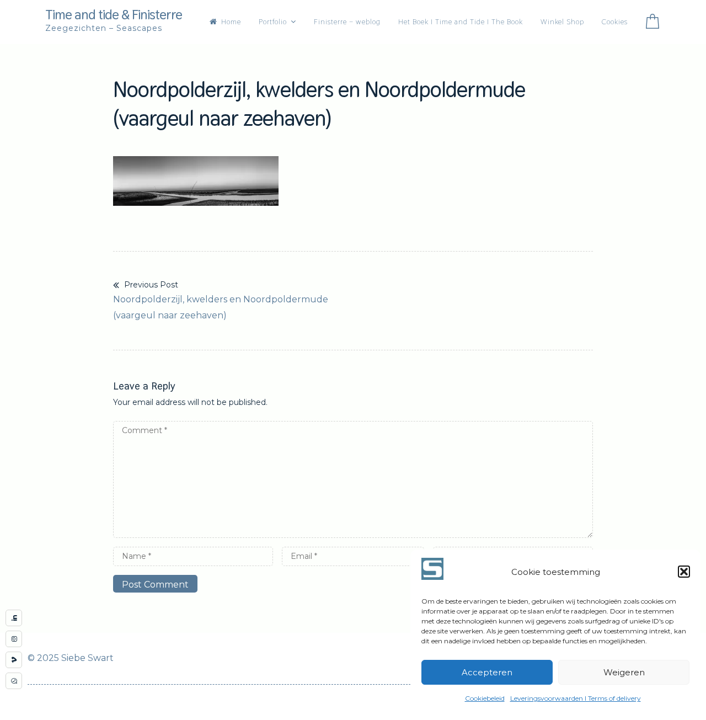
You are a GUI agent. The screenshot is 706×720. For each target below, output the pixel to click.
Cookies (615, 21)
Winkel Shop (562, 21)
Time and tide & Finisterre (113, 14)
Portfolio (273, 21)
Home (231, 21)
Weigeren (624, 672)
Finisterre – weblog (347, 21)
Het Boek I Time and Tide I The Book (460, 21)
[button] (683, 571)
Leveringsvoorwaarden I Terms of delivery (575, 698)
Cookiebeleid (485, 698)
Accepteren (487, 672)
